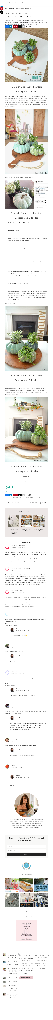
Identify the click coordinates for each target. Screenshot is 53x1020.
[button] (51, 3)
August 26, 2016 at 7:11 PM (17, 673)
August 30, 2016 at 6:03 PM (17, 592)
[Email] (23, 26)
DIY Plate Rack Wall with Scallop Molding (12, 996)
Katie (12, 671)
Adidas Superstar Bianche (19, 568)
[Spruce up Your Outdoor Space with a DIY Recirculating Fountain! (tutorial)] (41, 885)
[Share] (7, 26)
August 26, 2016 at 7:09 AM (17, 767)
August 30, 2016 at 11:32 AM (22, 630)
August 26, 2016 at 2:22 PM (17, 707)
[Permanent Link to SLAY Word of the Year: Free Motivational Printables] (13, 526)
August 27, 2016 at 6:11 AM (17, 647)
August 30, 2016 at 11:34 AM (22, 690)
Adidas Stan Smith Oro (18, 545)
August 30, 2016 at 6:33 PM (17, 570)
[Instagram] (29, 916)
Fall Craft (11, 8)
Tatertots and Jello (13, 3)
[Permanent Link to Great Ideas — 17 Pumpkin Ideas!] (26, 526)
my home (13, 13)
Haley (12, 645)
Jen (17, 628)
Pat (12, 765)
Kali (12, 612)
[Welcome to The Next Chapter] (26, 955)
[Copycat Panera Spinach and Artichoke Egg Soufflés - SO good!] (26, 885)
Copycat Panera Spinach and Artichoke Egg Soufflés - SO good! (12, 971)
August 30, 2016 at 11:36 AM (22, 751)
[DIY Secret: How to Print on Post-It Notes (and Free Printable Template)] (12, 885)
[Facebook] (22, 916)
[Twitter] (24, 916)
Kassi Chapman (15, 705)
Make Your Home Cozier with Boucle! (39, 530)
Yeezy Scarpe (15, 590)
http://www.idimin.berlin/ (11, 625)
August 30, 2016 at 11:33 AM (22, 657)
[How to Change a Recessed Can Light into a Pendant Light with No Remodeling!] (27, 900)
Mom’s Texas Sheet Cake (13, 502)
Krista (13, 739)
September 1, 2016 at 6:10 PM (18, 547)
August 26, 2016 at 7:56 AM (17, 740)
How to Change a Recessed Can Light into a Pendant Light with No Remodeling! (12, 988)
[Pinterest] (27, 916)
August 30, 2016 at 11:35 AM (22, 718)
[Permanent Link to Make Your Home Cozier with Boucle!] (39, 526)
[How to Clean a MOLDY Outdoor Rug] (41, 900)
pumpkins (18, 13)
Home (6, 8)
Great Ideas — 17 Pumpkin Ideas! (26, 530)
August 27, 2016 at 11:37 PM (17, 614)
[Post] (19, 26)
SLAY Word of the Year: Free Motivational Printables (13, 531)
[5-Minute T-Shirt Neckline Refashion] (12, 900)
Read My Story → (26, 977)
